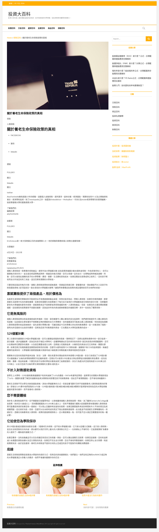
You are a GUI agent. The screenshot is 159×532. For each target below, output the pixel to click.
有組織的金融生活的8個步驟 (23, 495)
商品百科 (51, 28)
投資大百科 (19, 14)
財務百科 (11, 28)
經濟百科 (31, 28)
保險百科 (61, 28)
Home (9, 38)
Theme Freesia (30, 524)
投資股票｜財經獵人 (120, 156)
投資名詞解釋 (117, 116)
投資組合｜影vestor (120, 162)
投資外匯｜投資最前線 (121, 146)
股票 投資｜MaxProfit (121, 167)
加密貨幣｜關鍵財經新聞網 (123, 151)
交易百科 (21, 28)
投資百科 (41, 28)
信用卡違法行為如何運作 (92, 495)
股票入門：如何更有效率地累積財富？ (128, 85)
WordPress (40, 524)
